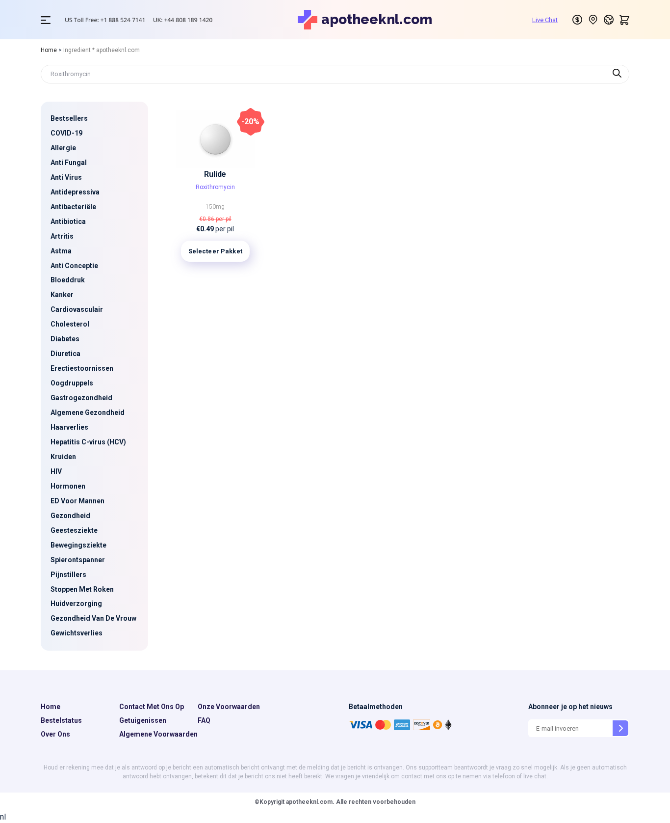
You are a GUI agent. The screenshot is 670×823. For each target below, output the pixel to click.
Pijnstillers (68, 574)
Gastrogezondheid (81, 398)
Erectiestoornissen (82, 368)
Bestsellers (69, 118)
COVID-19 (66, 133)
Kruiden (63, 457)
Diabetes (65, 339)
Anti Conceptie (74, 266)
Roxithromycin (215, 187)
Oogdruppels (72, 383)
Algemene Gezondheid (88, 412)
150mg (215, 206)
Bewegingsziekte (78, 545)
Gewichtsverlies (77, 633)
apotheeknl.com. (309, 801)
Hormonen (68, 486)
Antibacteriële (73, 207)
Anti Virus (66, 177)
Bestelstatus (61, 720)
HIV (56, 471)
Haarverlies (69, 427)
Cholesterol (70, 324)
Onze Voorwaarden (229, 707)
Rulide (215, 174)
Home (49, 50)
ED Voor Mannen (77, 501)
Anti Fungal (69, 162)
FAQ (204, 720)
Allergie (63, 148)
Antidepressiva (75, 192)
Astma (61, 251)
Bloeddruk (68, 280)
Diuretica (65, 353)
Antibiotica (68, 221)
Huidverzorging (76, 603)
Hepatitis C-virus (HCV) (88, 442)
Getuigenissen (142, 720)
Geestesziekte (74, 530)
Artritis (62, 236)
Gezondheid (70, 516)
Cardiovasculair (77, 309)
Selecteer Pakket (215, 251)
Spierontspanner (78, 560)
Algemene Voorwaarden (158, 734)
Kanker (62, 295)
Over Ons (55, 734)
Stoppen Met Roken (82, 589)
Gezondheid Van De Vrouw (93, 618)
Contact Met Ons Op (151, 707)
